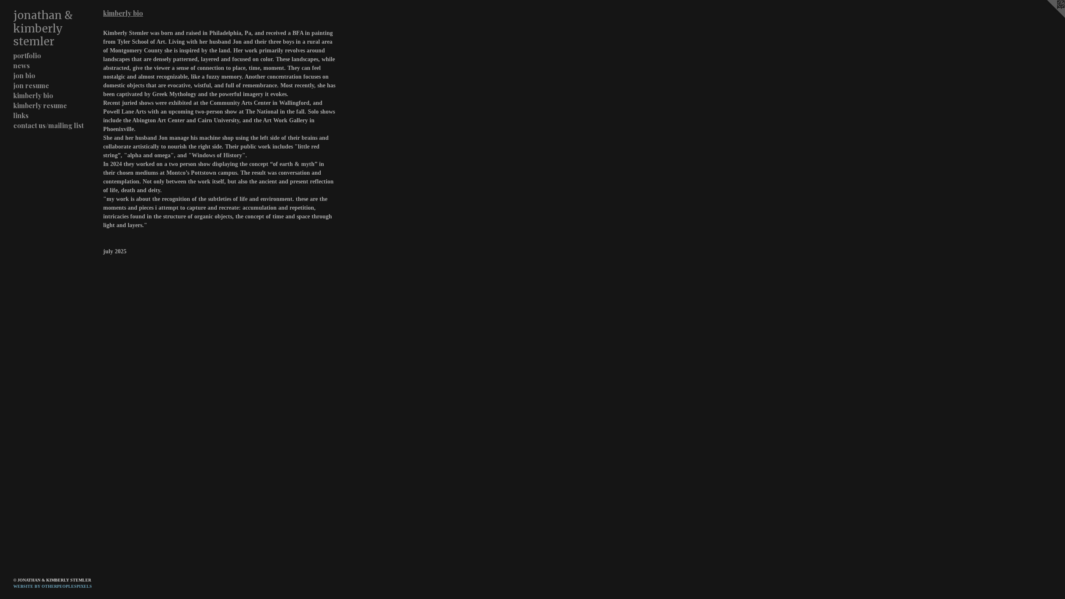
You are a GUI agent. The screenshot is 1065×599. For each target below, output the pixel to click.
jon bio (24, 75)
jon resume (31, 85)
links (21, 115)
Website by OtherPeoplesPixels (52, 586)
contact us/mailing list (48, 125)
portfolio (27, 55)
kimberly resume (40, 105)
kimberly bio (33, 95)
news (21, 65)
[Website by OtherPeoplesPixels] (1048, 16)
